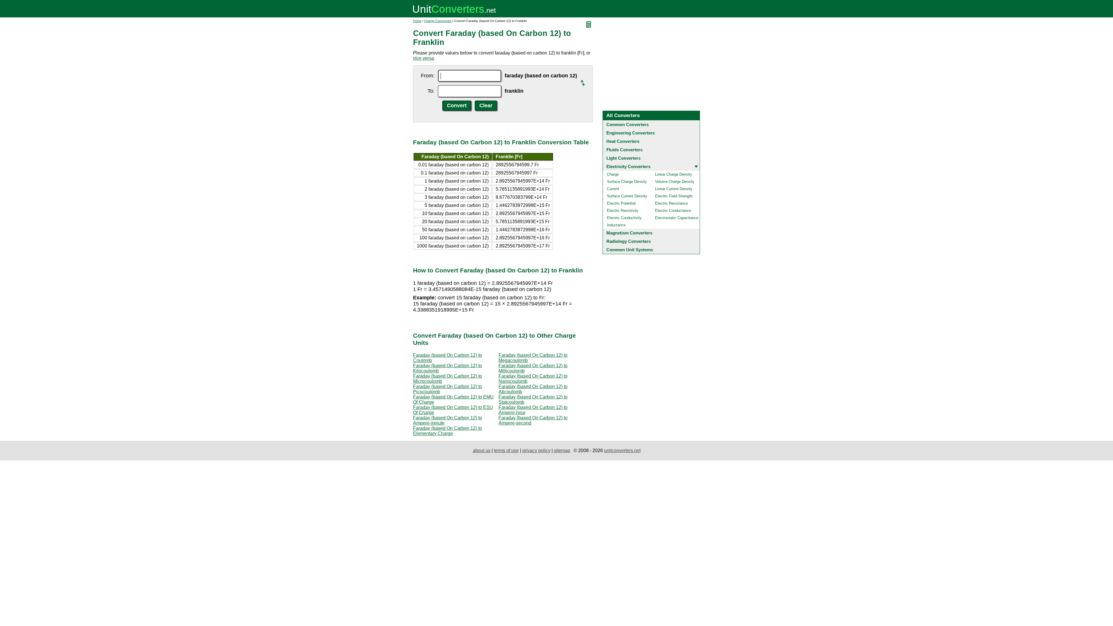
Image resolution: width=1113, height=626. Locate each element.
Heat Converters (622, 141)
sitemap (562, 450)
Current (613, 189)
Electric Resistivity (623, 210)
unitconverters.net (622, 450)
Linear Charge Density (673, 174)
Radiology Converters (628, 241)
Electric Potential (621, 203)
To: (431, 91)
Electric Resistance (671, 203)
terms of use (506, 450)
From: (427, 76)
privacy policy (536, 450)
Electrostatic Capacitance (676, 218)
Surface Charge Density (627, 181)
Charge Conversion (438, 21)
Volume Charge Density (674, 181)
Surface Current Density (627, 196)
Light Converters (623, 158)
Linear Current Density (673, 189)
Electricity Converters (628, 166)
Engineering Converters (630, 132)
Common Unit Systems (629, 249)
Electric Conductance (673, 210)
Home (417, 21)
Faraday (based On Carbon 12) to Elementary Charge (447, 431)
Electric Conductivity (624, 218)
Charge (613, 174)
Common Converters (627, 124)
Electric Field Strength (673, 196)
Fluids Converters (624, 149)
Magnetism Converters (629, 232)
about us (481, 450)
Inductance (616, 225)
